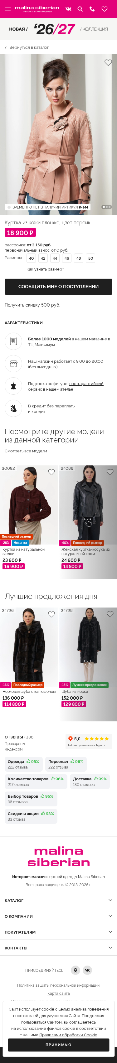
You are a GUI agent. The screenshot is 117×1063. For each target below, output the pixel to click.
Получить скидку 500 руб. (32, 304)
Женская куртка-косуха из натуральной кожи (85, 551)
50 (90, 258)
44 (55, 258)
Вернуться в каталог (29, 47)
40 (31, 258)
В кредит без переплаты (52, 405)
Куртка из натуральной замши (23, 551)
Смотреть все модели (26, 450)
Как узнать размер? (45, 268)
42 (43, 258)
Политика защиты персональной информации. (58, 985)
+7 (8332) (92, 9)
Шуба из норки (74, 691)
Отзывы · (19, 736)
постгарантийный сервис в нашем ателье (66, 386)
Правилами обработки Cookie (68, 1035)
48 (78, 258)
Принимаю (59, 1045)
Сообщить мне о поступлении (58, 286)
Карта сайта (58, 993)
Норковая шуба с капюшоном (29, 691)
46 (67, 258)
